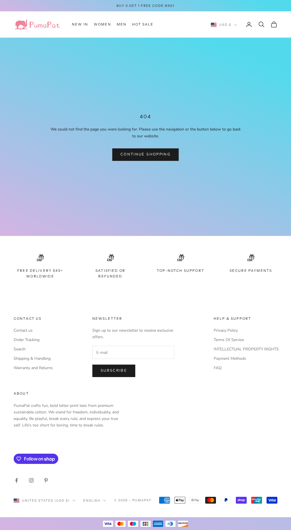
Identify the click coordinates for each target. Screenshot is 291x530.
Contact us (23, 330)
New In (80, 24)
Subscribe (114, 370)
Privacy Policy (226, 330)
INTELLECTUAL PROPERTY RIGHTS (246, 349)
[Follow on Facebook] (16, 480)
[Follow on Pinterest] (46, 480)
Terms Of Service (229, 339)
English (92, 500)
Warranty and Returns (33, 368)
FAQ (218, 368)
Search (20, 349)
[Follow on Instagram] (31, 480)
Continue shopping (145, 154)
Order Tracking (27, 339)
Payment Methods (230, 358)
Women (102, 24)
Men (121, 24)
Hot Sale (142, 24)
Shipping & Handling (32, 358)
